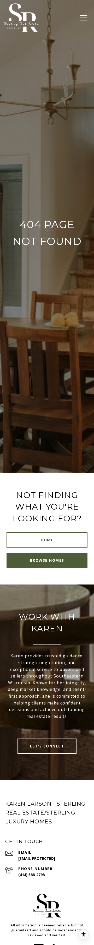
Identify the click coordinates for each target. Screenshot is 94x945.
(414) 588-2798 (31, 874)
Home (47, 539)
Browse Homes (47, 560)
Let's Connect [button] (47, 746)
